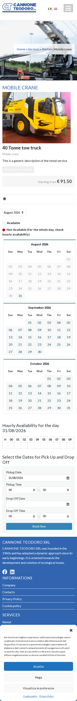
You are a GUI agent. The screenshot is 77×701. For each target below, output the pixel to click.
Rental (46, 49)
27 (10, 352)
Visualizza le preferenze (38, 688)
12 (68, 330)
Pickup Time (14, 484)
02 (39, 322)
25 (59, 344)
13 (10, 337)
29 (30, 352)
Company (8, 585)
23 (39, 344)
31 (20, 295)
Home (21, 49)
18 (59, 337)
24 (49, 344)
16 (39, 337)
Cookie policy (30, 696)
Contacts (8, 592)
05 (68, 322)
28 (20, 352)
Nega (38, 677)
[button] (71, 630)
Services (33, 49)
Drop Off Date (15, 498)
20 (10, 344)
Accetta (38, 666)
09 (39, 330)
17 (49, 337)
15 (30, 337)
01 (30, 322)
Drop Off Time (15, 510)
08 (30, 330)
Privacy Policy (46, 696)
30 (39, 352)
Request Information (18, 169)
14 (20, 337)
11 (59, 330)
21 (20, 344)
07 (20, 330)
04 (59, 322)
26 (68, 344)
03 (49, 322)
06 (10, 330)
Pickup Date (14, 472)
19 (68, 337)
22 (30, 344)
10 (49, 330)
